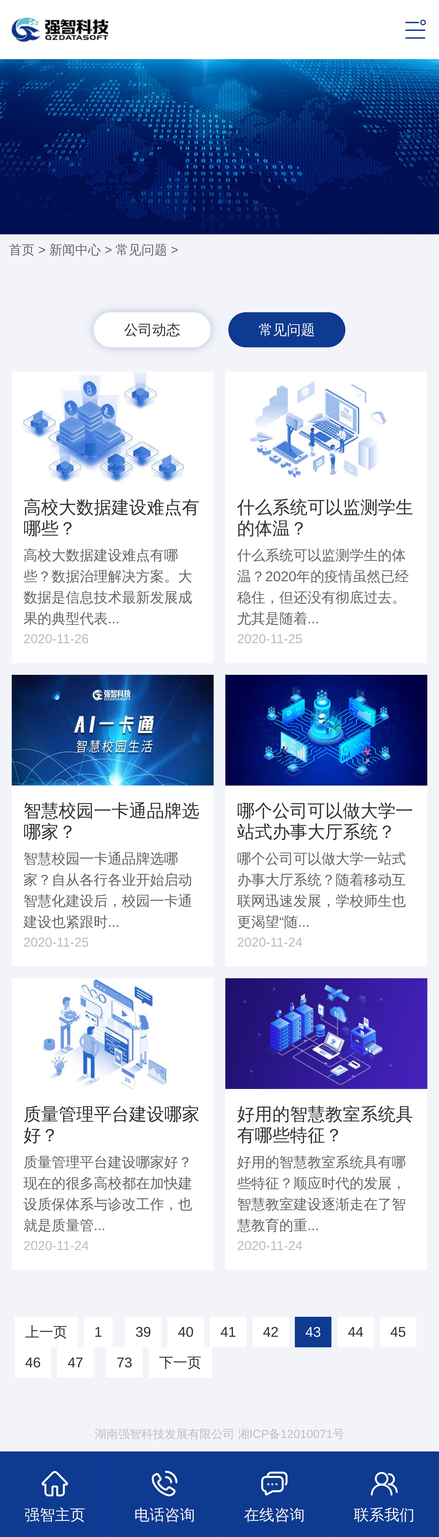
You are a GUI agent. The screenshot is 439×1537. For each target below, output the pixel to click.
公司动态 (152, 330)
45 (398, 1332)
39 (143, 1332)
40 (186, 1332)
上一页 (46, 1332)
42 (270, 1332)
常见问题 (141, 250)
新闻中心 (75, 250)
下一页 (180, 1362)
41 (228, 1332)
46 (33, 1362)
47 (75, 1362)
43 (313, 1332)
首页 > (29, 250)
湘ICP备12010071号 (291, 1433)
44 (355, 1332)
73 (124, 1362)
